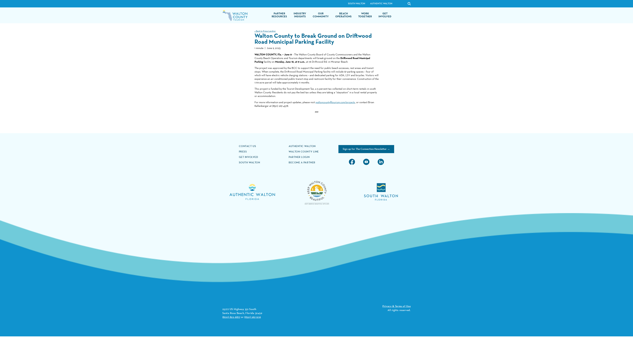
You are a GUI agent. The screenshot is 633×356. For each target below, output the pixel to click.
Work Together (365, 15)
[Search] (400, 3)
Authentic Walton (381, 3)
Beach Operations (343, 15)
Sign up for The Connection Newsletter (365, 149)
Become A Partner (302, 162)
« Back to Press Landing (265, 31)
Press (243, 151)
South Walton (356, 3)
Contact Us (247, 146)
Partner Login (299, 157)
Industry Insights (300, 15)
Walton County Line (304, 151)
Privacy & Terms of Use (396, 306)
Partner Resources (279, 15)
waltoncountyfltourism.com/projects (335, 102)
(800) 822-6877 (231, 317)
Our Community (321, 15)
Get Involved (384, 15)
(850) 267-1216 (252, 317)
